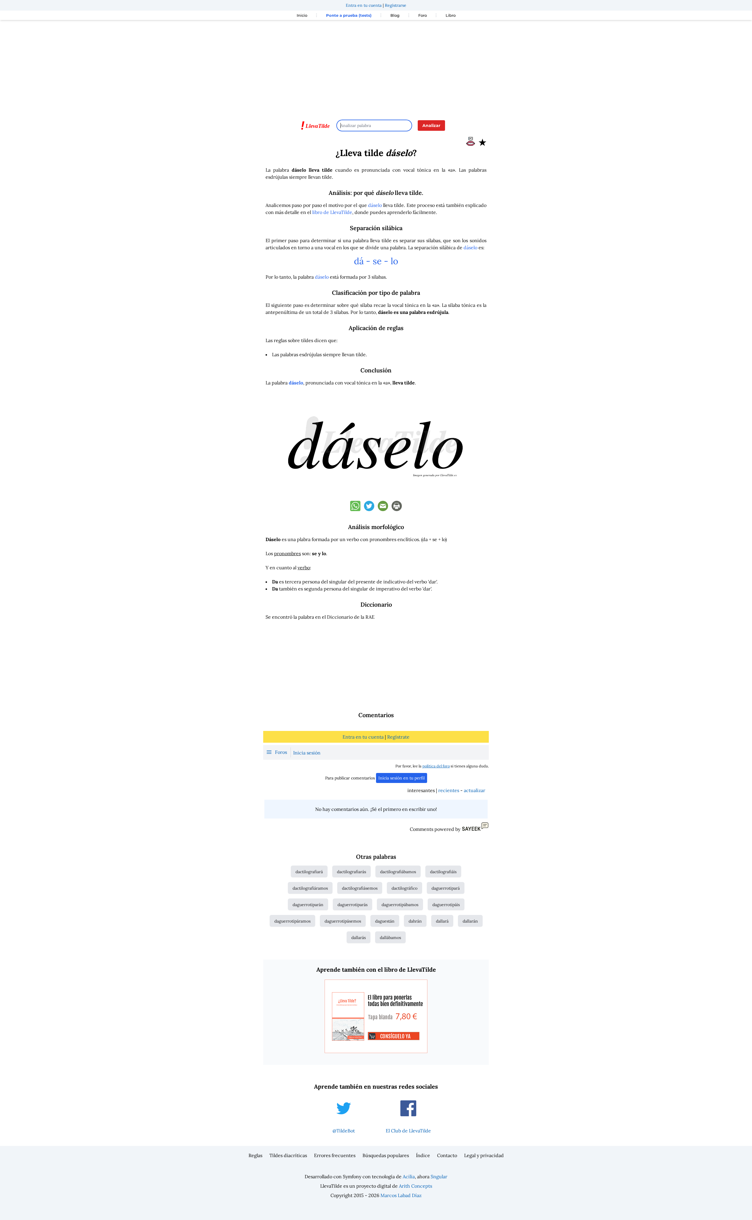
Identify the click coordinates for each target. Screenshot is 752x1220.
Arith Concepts (415, 1186)
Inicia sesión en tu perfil (401, 778)
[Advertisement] (376, 67)
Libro (451, 15)
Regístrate (398, 737)
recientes (448, 790)
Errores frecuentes (334, 1155)
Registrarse (395, 5)
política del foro (436, 766)
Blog (395, 15)
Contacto (447, 1155)
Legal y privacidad (484, 1155)
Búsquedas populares (385, 1155)
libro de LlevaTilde (332, 212)
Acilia (409, 1176)
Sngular (439, 1176)
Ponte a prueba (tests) (349, 15)
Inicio (302, 15)
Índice (423, 1155)
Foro (422, 15)
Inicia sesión (306, 753)
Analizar (431, 125)
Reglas (255, 1155)
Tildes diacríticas (288, 1155)
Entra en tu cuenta (364, 5)
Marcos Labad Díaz (401, 1195)
